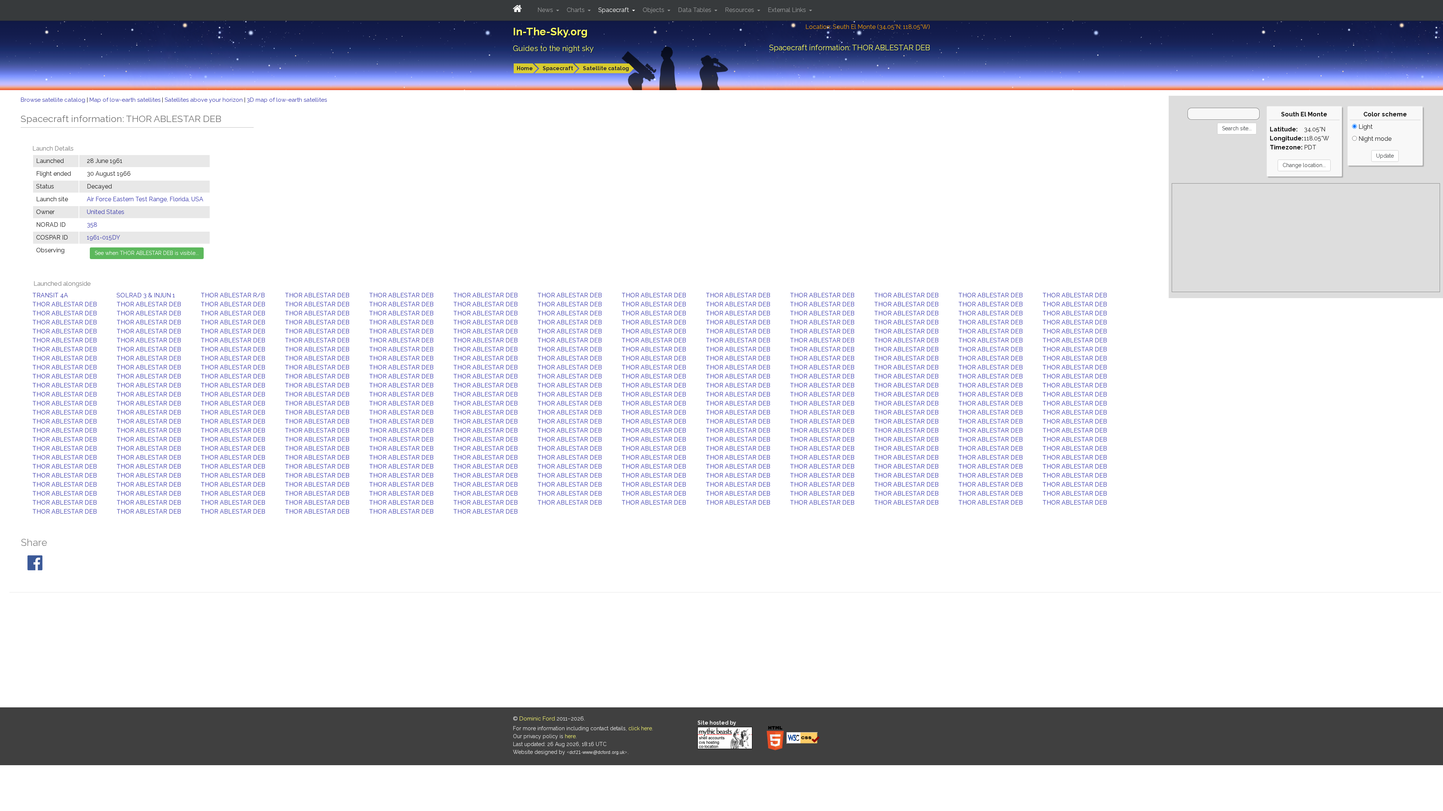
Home (525, 68)
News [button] (546, 10)
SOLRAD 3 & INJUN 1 (145, 295)
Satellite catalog (606, 68)
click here (640, 728)
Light (1365, 126)
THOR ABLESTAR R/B (233, 295)
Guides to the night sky (553, 48)
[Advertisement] (1306, 237)
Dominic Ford (537, 718)
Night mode (1374, 138)
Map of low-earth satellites (125, 99)
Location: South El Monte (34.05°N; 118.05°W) (867, 26)
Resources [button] (740, 10)
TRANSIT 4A (50, 295)
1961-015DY (103, 237)
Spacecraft (558, 68)
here (570, 736)
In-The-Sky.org (550, 32)
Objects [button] (654, 10)
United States (105, 212)
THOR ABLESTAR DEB (317, 295)
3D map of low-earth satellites (287, 99)
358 (92, 224)
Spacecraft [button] (614, 10)
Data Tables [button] (695, 10)
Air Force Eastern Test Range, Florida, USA (145, 199)
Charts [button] (576, 10)
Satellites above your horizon (204, 99)
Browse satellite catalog (54, 99)
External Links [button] (788, 10)
